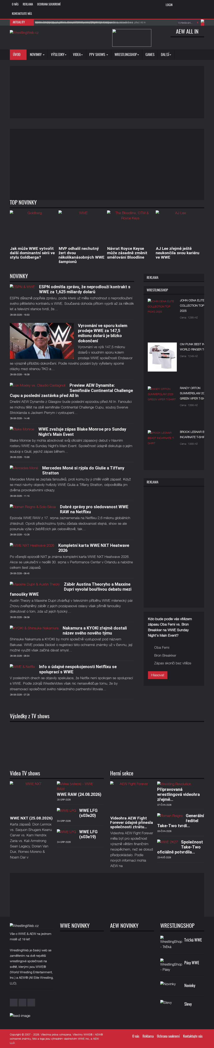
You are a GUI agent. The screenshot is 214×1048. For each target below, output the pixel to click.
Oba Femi (161, 647)
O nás (15, 4)
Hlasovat (157, 675)
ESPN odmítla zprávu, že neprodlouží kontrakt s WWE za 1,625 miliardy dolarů (84, 289)
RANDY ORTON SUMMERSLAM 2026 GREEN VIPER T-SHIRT (194, 393)
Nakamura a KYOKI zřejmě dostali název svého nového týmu (95, 631)
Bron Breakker (165, 655)
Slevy (188, 1004)
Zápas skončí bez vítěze (172, 663)
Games (149, 55)
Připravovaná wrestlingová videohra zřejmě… (178, 794)
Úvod (17, 55)
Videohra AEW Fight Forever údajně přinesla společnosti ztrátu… (131, 822)
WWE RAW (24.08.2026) (79, 794)
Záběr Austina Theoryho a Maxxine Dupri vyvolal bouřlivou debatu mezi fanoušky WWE (70, 589)
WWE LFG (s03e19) (88, 834)
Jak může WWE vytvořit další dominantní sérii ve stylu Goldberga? (32, 253)
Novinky (36, 55)
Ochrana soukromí (48, 4)
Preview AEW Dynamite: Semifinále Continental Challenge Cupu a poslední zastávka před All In (71, 390)
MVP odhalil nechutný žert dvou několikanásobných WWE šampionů (81, 255)
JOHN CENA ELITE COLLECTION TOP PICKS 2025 (196, 305)
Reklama (28, 4)
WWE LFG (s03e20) (88, 813)
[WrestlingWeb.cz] (24, 32)
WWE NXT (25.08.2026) (31, 818)
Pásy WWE (191, 963)
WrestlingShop (126, 55)
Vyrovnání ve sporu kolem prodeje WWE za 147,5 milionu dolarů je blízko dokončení (102, 333)
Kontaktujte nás (22, 14)
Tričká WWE (193, 940)
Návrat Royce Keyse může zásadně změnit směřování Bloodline (127, 253)
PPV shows (97, 55)
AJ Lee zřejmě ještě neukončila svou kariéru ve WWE (177, 253)
